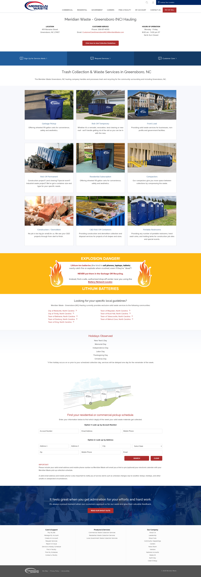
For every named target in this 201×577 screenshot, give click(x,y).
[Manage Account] (153, 2)
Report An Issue (51, 544)
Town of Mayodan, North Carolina (114, 310)
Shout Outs (152, 538)
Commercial (67, 10)
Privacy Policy (54, 571)
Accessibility (65, 571)
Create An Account (51, 538)
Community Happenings (152, 541)
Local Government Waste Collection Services (102, 538)
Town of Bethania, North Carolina (61, 316)
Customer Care (168, 58)
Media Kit (152, 555)
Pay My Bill (169, 10)
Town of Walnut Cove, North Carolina (115, 319)
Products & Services (102, 530)
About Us (152, 532)
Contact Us (155, 10)
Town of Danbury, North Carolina (61, 319)
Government (97, 10)
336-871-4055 (103, 29)
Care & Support (51, 530)
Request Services (101, 58)
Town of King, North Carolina (60, 322)
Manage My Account (51, 535)
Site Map (45, 571)
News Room (152, 546)
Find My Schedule (51, 552)
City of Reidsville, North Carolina (61, 310)
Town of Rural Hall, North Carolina (114, 313)
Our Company (152, 530)
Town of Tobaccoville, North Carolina (115, 316)
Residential (82, 10)
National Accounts (152, 552)
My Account (140, 10)
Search (136, 458)
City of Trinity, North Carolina (60, 313)
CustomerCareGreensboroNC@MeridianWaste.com (103, 32)
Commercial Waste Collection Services (102, 532)
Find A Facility (125, 10)
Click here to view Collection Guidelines (100, 43)
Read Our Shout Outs (100, 510)
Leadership (152, 535)
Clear (156, 458)
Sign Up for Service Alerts (35, 58)
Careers (110, 10)
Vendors (152, 549)
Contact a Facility (51, 555)
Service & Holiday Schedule (51, 546)
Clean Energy (152, 561)
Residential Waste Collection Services (102, 535)
